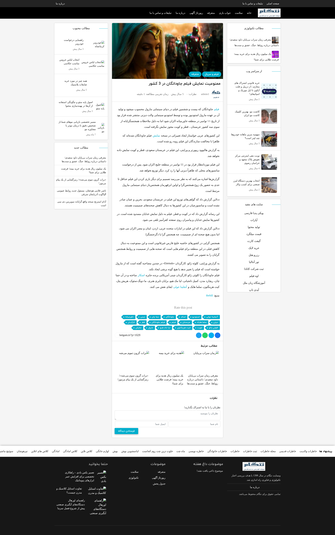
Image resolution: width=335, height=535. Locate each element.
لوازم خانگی (102, 451)
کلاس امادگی (70, 451)
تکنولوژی (134, 477)
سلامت (239, 13)
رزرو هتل (254, 254)
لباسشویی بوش (130, 451)
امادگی (55, 451)
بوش (115, 451)
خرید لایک (253, 247)
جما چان (155, 317)
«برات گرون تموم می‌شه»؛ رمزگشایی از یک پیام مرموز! (81, 181)
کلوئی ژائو (213, 327)
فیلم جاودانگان (158, 322)
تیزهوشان (22, 451)
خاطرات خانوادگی (217, 451)
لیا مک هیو (165, 327)
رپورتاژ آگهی (196, 13)
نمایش (156, 135)
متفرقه (211, 13)
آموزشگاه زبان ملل (254, 282)
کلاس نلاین (86, 451)
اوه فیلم (254, 275)
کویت (199, 327)
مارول (150, 327)
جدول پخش (159, 483)
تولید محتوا (254, 227)
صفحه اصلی (272, 3)
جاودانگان (170, 317)
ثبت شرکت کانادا (254, 268)
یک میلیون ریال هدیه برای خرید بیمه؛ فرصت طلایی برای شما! (256, 57)
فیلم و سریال (212, 74)
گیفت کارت (254, 240)
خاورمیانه (129, 317)
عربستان (186, 322)
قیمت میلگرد (253, 234)
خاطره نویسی (196, 451)
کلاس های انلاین (39, 451)
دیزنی (215, 322)
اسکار (141, 275)
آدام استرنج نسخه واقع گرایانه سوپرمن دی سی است (81, 203)
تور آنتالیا (254, 261)
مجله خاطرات (268, 451)
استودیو (196, 317)
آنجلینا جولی (180, 286)
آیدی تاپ (254, 289)
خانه (249, 13)
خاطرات (235, 451)
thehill (209, 295)
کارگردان (131, 322)
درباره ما (60, 3)
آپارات (253, 220)
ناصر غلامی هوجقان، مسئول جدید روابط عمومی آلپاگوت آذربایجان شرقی (81, 192)
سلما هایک (202, 322)
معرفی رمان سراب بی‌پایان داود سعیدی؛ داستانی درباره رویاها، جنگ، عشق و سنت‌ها (254, 42)
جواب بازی (225, 13)
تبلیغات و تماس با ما (253, 3)
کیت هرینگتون (184, 327)
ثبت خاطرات (250, 451)
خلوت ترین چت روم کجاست (157, 451)
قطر (143, 322)
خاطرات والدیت (308, 451)
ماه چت (180, 451)
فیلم (216, 109)
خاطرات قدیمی (287, 451)
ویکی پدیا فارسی (253, 213)
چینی (142, 317)
